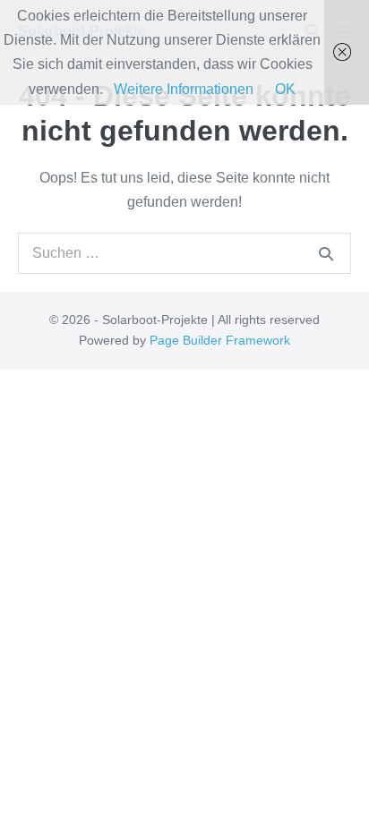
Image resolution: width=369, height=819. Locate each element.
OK (285, 89)
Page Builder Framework (220, 340)
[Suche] (326, 253)
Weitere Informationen (183, 89)
